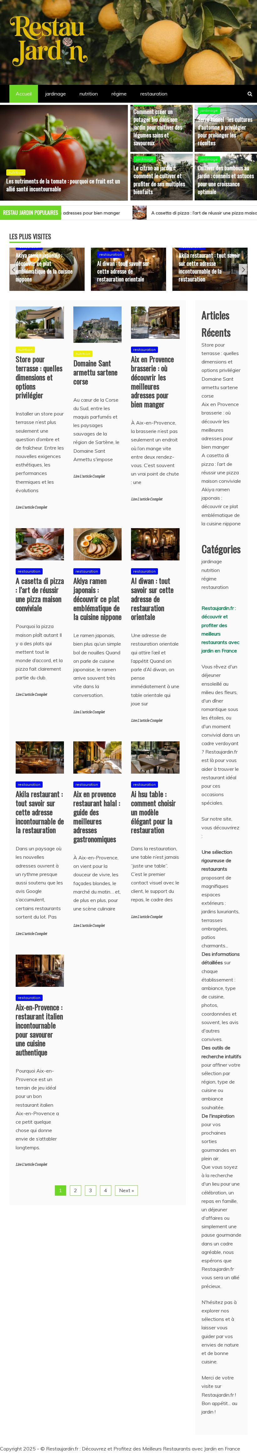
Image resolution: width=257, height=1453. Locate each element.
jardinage (55, 93)
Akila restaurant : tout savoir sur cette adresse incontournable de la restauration (147, 267)
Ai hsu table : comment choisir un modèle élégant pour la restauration (153, 811)
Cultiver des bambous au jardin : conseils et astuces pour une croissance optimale (226, 180)
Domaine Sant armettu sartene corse (95, 372)
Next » (126, 1190)
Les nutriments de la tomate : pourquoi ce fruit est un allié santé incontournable (63, 185)
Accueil (24, 93)
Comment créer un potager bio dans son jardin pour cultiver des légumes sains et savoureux (158, 127)
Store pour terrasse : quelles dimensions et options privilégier (39, 376)
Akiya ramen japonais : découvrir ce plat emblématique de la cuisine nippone (97, 598)
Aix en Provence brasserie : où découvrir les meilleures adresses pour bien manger (152, 381)
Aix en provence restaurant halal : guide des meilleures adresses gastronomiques (226, 271)
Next (243, 269)
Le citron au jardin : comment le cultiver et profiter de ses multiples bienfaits (159, 180)
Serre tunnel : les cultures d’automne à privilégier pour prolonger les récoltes (225, 131)
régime (119, 93)
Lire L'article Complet (31, 507)
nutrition (89, 93)
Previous (14, 269)
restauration (153, 93)
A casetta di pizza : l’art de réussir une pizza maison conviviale (167, 213)
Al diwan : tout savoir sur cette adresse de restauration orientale (61, 271)
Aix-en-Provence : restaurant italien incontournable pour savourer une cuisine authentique (39, 1029)
